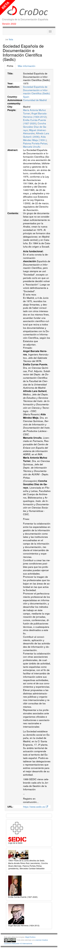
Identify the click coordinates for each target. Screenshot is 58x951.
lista (11, 39)
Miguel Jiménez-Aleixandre (35, 131)
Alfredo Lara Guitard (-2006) (36, 135)
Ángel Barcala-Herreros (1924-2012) (35, 115)
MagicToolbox (30, 937)
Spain (26, 96)
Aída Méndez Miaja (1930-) (34, 138)
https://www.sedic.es (34, 806)
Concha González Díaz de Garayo (35, 127)
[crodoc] (29, 11)
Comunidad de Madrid (35, 100)
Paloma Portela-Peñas (35, 143)
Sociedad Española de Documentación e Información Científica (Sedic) (36, 90)
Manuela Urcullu (31, 146)
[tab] (10, 66)
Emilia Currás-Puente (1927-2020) (34, 121)
